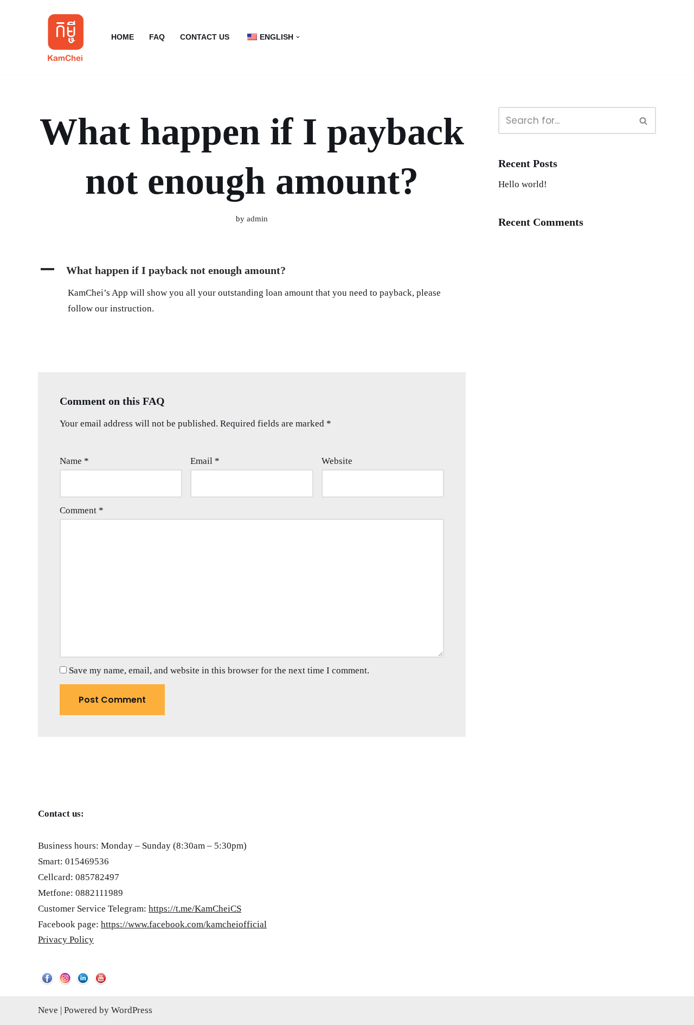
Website (337, 461)
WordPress (131, 1010)
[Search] (644, 120)
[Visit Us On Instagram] (65, 983)
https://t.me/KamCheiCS (195, 908)
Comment (82, 510)
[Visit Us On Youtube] (101, 983)
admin (257, 218)
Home (122, 37)
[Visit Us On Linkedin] (83, 983)
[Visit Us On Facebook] (47, 983)
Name (74, 461)
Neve (48, 1010)
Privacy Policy (66, 939)
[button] (298, 37)
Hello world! (522, 184)
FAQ (157, 37)
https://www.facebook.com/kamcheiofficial (184, 924)
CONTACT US (204, 37)
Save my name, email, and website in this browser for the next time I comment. (219, 670)
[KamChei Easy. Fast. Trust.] (65, 37)
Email (205, 461)
